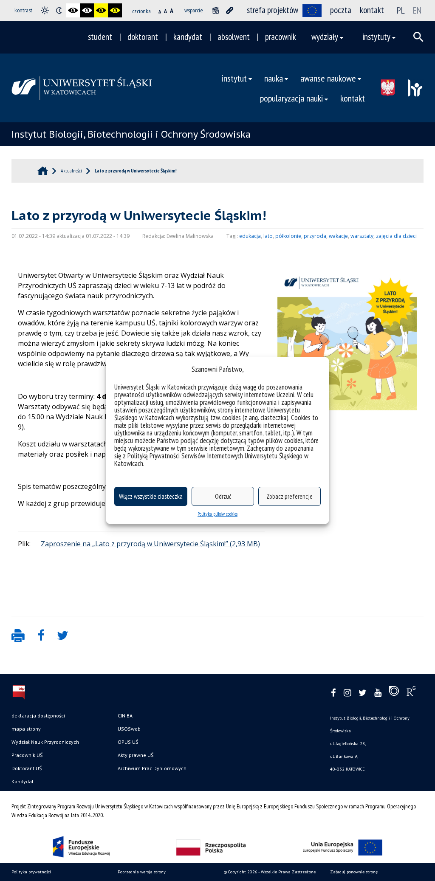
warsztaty (361, 236)
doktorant (142, 36)
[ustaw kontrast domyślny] (45, 10)
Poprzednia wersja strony (142, 872)
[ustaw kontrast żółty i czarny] (115, 10)
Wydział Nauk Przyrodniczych (45, 742)
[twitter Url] (363, 693)
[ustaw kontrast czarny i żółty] (101, 10)
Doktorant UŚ (26, 768)
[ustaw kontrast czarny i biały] (73, 10)
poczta (340, 10)
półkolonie (288, 236)
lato (268, 236)
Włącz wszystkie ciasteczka (151, 496)
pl (401, 10)
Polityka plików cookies (217, 514)
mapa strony (26, 729)
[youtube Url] (377, 693)
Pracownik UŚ (26, 755)
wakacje (338, 236)
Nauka (273, 78)
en (417, 10)
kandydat (187, 36)
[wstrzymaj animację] (216, 10)
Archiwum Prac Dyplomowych (152, 768)
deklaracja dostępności (38, 715)
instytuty (376, 36)
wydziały (324, 36)
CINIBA (125, 715)
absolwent (234, 36)
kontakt (372, 10)
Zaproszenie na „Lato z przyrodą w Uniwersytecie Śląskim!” (134, 543)
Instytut (234, 78)
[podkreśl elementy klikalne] (230, 10)
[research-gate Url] (411, 693)
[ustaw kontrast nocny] (59, 10)
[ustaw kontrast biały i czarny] (87, 10)
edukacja (250, 236)
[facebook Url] (333, 693)
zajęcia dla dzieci (396, 236)
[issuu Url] (394, 693)
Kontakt (352, 98)
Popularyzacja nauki (291, 98)
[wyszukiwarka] (418, 37)
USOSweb (129, 729)
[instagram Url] (347, 693)
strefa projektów (272, 10)
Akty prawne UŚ (135, 755)
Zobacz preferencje (289, 496)
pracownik (280, 36)
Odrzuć (223, 496)
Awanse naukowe (328, 78)
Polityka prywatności (31, 872)
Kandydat (22, 781)
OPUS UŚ (128, 742)
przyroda (315, 236)
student (100, 36)
